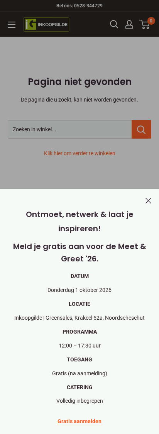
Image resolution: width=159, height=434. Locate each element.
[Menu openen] (11, 25)
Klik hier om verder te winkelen (79, 153)
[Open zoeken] (114, 24)
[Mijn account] (129, 24)
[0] (145, 24)
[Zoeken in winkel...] (141, 129)
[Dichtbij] (148, 200)
